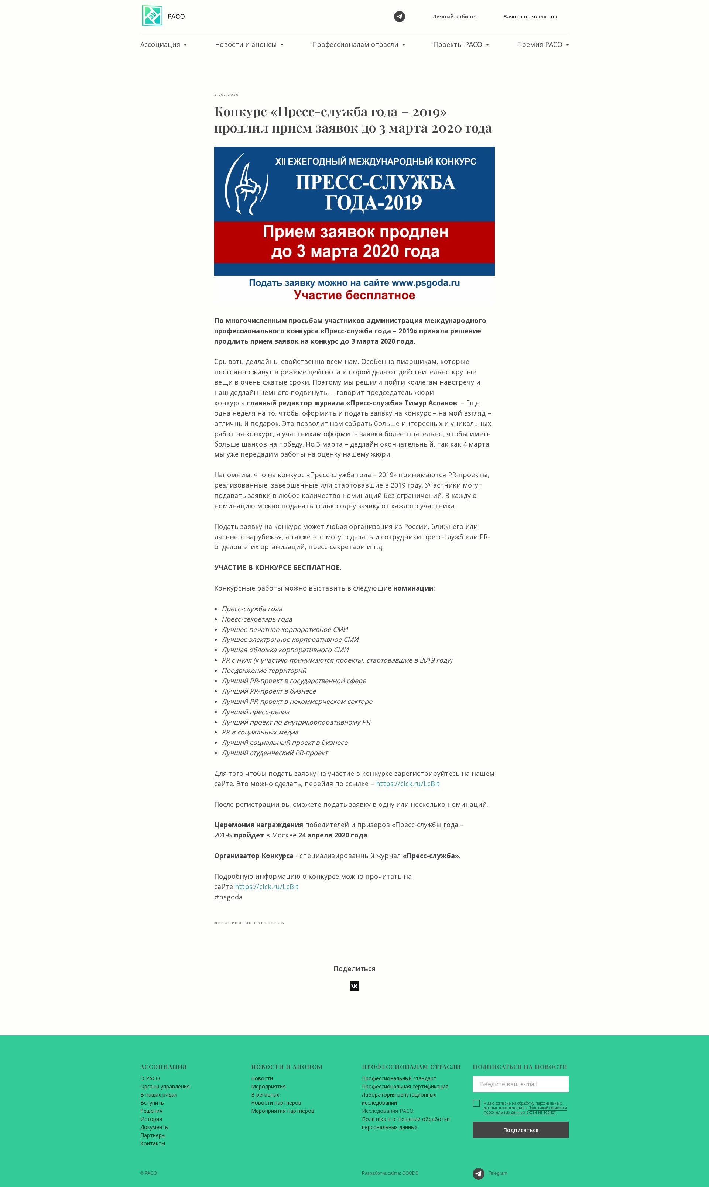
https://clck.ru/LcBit (408, 783)
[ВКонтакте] (354, 986)
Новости (262, 1078)
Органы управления (165, 1086)
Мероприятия (268, 1086)
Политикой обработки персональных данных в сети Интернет (525, 1110)
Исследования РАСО (388, 1110)
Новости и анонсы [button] (247, 44)
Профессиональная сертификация (405, 1086)
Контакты (152, 1143)
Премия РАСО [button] (540, 44)
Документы (154, 1127)
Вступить (152, 1102)
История (151, 1118)
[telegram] (399, 16)
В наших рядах (158, 1094)
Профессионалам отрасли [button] (356, 44)
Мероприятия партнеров (282, 1110)
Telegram (498, 1173)
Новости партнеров (276, 1102)
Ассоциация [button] (161, 44)
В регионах (265, 1094)
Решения (151, 1110)
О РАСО (150, 1078)
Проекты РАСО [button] (458, 44)
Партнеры (152, 1135)
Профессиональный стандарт (399, 1078)
